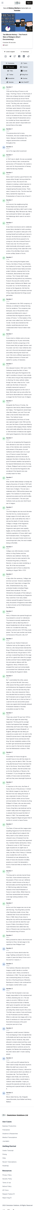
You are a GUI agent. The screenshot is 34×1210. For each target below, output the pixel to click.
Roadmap (5, 1166)
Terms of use (6, 1182)
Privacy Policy (7, 1175)
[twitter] (15, 56)
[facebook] (19, 56)
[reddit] (28, 56)
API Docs (5, 1190)
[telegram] (10, 56)
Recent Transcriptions (9, 1162)
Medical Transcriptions (9, 1137)
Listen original (10, 51)
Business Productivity (9, 1126)
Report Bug (6, 1198)
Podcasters (6, 1130)
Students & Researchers (10, 1133)
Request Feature (7, 1194)
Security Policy (7, 1179)
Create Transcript (8, 1150)
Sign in (29, 2)
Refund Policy (6, 1186)
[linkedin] (24, 56)
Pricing (4, 1154)
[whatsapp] (6, 56)
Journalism (5, 1141)
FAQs (4, 1158)
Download (26, 51)
